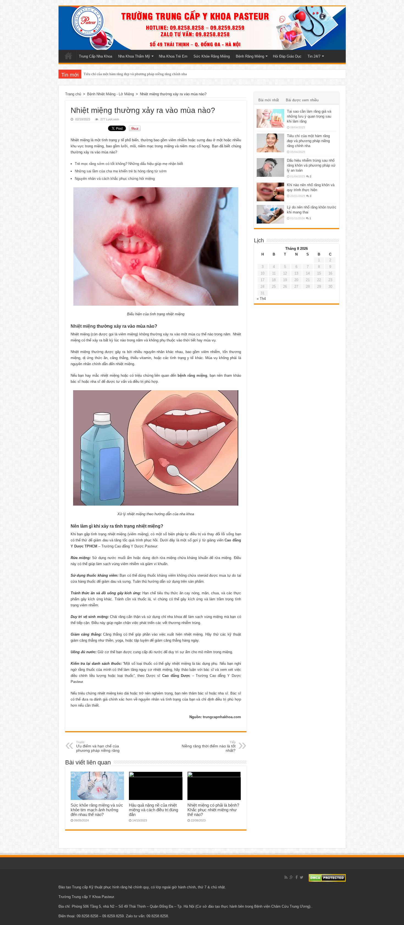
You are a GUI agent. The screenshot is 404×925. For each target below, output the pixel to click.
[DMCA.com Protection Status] (327, 877)
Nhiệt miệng (83, 326)
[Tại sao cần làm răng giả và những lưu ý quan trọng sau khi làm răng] (270, 118)
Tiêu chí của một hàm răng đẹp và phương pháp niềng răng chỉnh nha (135, 74)
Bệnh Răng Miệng (250, 56)
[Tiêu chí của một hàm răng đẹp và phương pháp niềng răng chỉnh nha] (270, 143)
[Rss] (286, 877)
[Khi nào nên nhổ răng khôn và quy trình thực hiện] (270, 192)
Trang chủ (68, 55)
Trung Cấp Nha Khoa (95, 56)
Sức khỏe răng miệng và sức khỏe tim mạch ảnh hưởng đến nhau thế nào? (97, 810)
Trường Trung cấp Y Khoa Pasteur (86, 897)
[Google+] (291, 877)
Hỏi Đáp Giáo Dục (287, 56)
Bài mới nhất (268, 100)
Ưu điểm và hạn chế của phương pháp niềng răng (98, 746)
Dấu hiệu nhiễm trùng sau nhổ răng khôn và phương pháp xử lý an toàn (311, 165)
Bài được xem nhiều (302, 100)
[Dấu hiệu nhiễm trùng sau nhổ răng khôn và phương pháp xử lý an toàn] (270, 167)
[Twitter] (301, 877)
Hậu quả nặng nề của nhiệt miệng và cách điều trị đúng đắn (153, 810)
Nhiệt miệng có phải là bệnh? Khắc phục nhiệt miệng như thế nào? (213, 810)
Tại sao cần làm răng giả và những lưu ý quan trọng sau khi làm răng (309, 116)
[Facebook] (296, 877)
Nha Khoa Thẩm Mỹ (134, 56)
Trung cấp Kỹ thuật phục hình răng (99, 887)
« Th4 (261, 299)
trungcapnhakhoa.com (222, 717)
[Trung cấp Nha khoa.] (202, 28)
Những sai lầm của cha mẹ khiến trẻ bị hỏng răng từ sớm (121, 171)
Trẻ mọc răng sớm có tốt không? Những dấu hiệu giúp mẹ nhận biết (129, 164)
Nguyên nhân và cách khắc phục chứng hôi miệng (115, 179)
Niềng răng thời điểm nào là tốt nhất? (209, 746)
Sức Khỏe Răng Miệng (211, 56)
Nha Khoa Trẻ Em (173, 56)
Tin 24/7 (314, 56)
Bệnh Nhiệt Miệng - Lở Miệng (110, 94)
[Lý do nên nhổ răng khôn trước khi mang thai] (270, 214)
